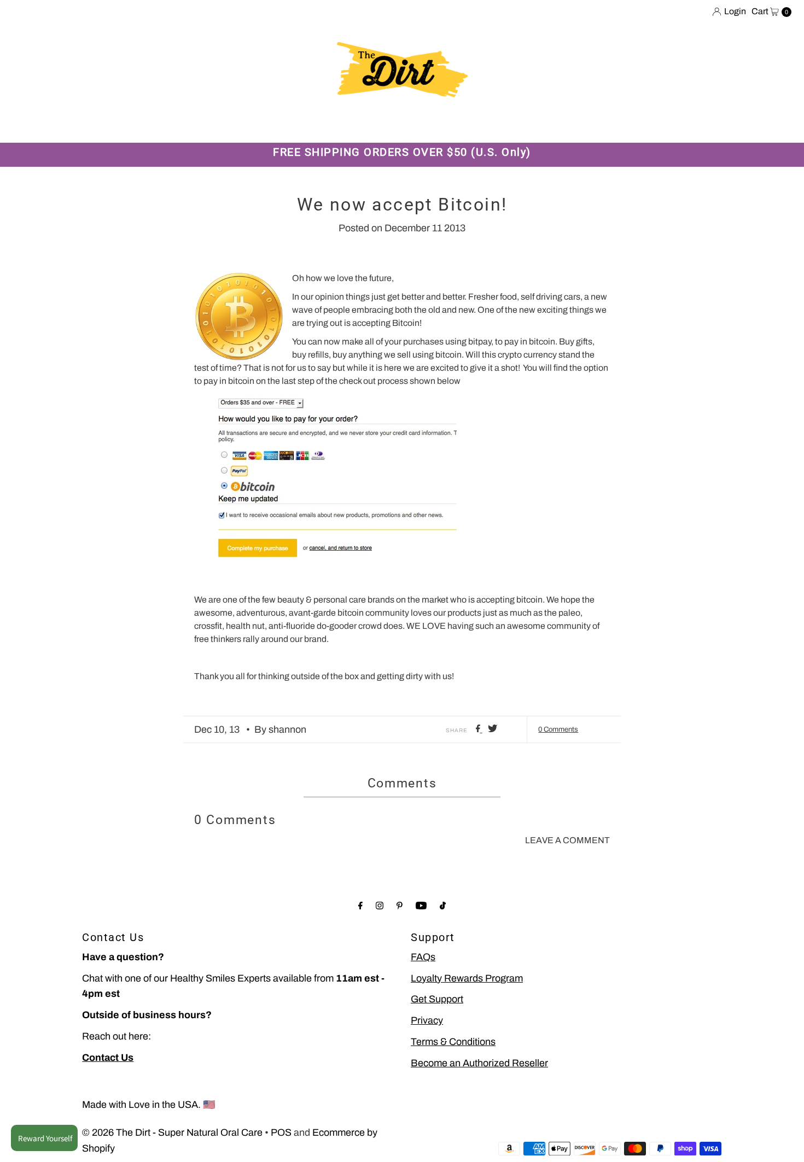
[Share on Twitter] (492, 729)
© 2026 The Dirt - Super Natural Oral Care (172, 1132)
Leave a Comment (567, 840)
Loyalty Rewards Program (467, 978)
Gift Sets (212, 125)
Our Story (152, 125)
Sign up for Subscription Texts (648, 125)
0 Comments (558, 729)
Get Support (437, 999)
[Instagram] (379, 906)
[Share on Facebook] (479, 729)
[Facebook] (360, 906)
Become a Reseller (421, 125)
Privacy (427, 1020)
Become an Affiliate (521, 125)
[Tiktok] (443, 906)
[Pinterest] (400, 906)
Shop (101, 125)
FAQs (423, 956)
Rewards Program (288, 125)
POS (281, 1132)
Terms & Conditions (453, 1041)
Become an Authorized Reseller (479, 1063)
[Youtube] (421, 906)
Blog (354, 125)
